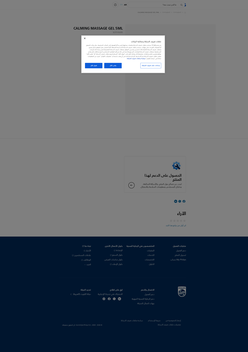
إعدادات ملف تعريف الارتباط (151, 65)
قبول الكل (94, 65)
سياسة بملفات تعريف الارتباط (136, 58)
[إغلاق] (85, 38)
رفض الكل (113, 65)
